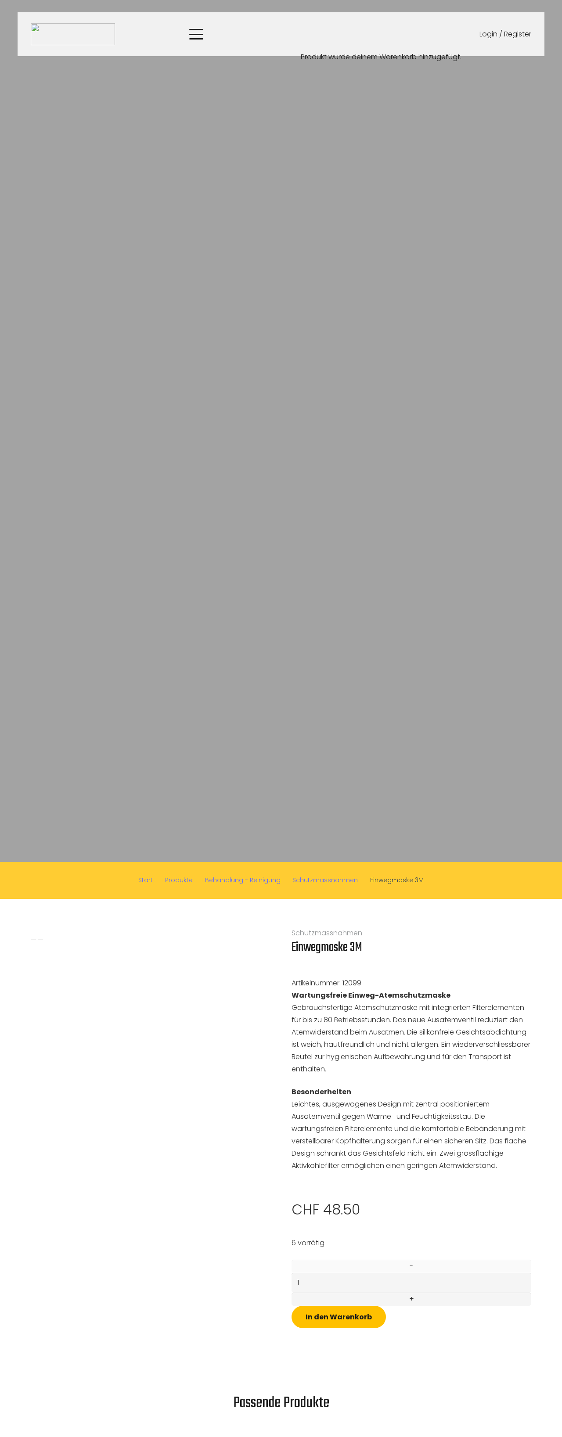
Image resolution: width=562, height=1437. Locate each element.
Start (145, 880)
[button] (196, 34)
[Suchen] (289, 34)
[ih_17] (73, 34)
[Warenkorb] (305, 11)
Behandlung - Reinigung (243, 880)
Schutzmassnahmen (325, 880)
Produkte (179, 880)
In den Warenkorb (339, 1317)
